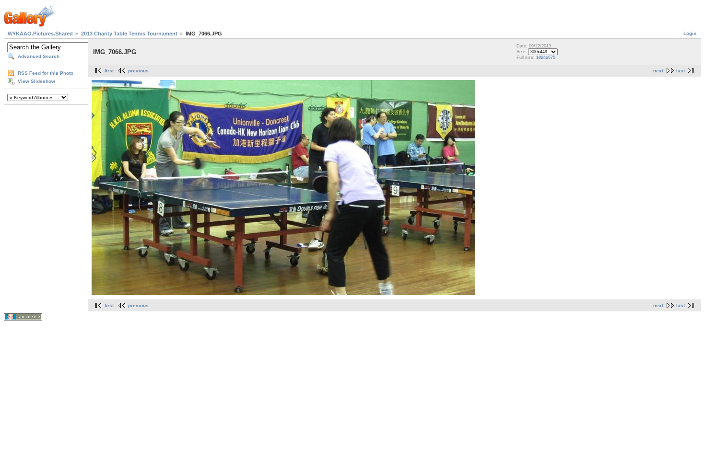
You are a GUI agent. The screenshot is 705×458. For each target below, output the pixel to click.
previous (138, 70)
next (658, 70)
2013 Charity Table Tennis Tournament (129, 33)
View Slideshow (36, 81)
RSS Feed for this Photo (45, 73)
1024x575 (545, 57)
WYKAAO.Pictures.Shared (40, 33)
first (109, 70)
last (680, 70)
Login (689, 33)
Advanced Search (38, 56)
